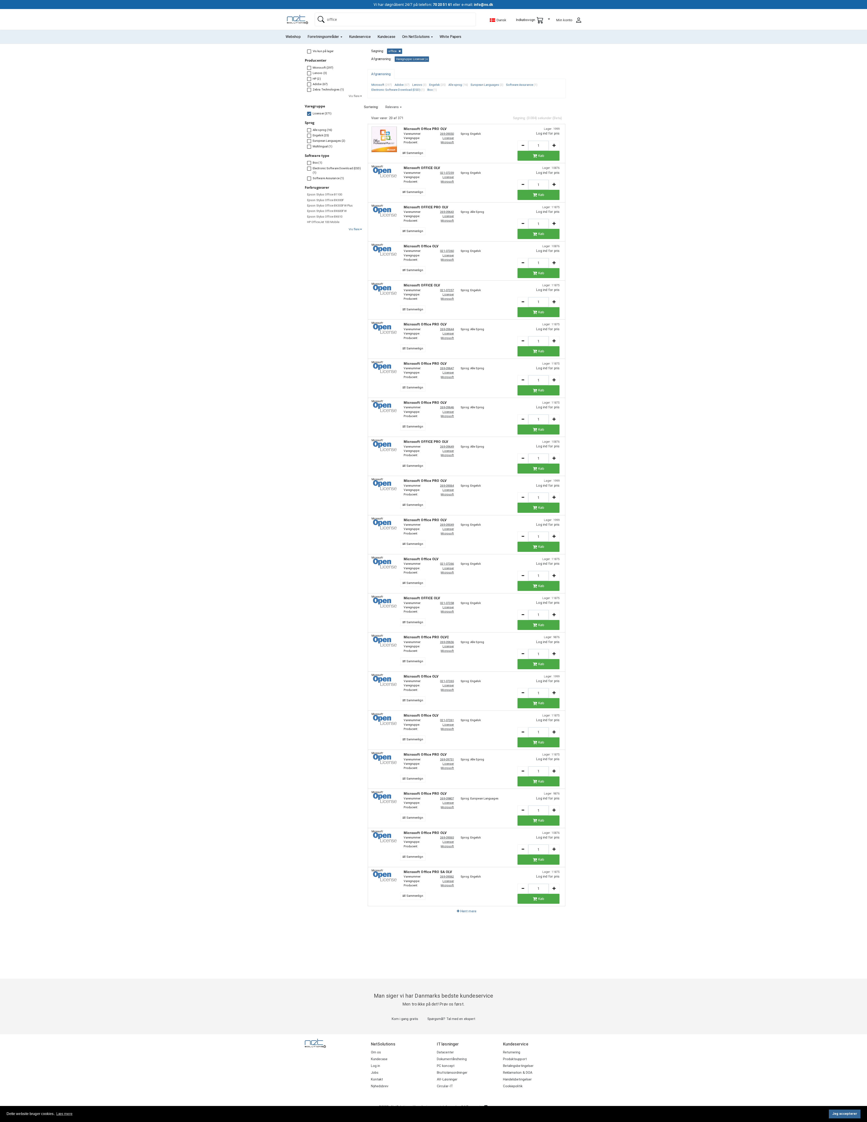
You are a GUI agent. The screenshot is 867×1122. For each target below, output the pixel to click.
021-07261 (447, 720)
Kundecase (386, 37)
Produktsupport (515, 1059)
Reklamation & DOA (518, 1073)
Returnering (511, 1052)
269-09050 (447, 133)
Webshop (293, 37)
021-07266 (447, 563)
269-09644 (447, 329)
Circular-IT (445, 1086)
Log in (375, 1066)
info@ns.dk (483, 4)
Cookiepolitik (512, 1086)
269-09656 (447, 642)
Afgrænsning (381, 74)
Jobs (374, 1073)
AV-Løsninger (447, 1079)
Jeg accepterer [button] (844, 1114)
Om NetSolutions (416, 37)
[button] (393, 107)
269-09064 (447, 485)
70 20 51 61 (442, 4)
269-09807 (447, 798)
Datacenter (445, 1052)
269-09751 (447, 759)
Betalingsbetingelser (518, 1066)
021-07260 (447, 251)
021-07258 (447, 603)
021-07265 (447, 681)
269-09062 (447, 876)
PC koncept (445, 1066)
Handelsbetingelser (517, 1079)
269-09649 (447, 446)
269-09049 (447, 524)
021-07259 (447, 172)
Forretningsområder (324, 37)
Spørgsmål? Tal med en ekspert (451, 1019)
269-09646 (447, 407)
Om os (376, 1052)
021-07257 (447, 290)
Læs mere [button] (64, 1114)
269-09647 (447, 368)
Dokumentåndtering (452, 1059)
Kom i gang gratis (405, 1019)
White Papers (450, 37)
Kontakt (377, 1079)
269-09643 (447, 212)
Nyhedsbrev (380, 1086)
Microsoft (447, 142)
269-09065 (447, 837)
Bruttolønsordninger (452, 1073)
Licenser (448, 138)
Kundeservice (360, 37)
